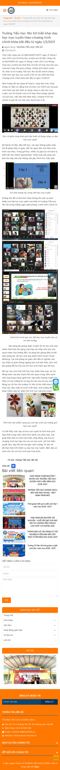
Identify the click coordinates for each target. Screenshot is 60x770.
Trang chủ (8, 615)
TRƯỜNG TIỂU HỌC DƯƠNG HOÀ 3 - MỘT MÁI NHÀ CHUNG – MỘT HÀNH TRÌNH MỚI (42, 492)
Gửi (6, 600)
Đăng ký (49, 702)
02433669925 (31, 3)
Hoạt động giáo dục (13, 630)
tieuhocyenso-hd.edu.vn (25, 736)
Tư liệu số (8, 635)
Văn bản (7, 625)
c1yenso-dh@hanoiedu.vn (23, 732)
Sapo (36, 767)
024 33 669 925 (23, 728)
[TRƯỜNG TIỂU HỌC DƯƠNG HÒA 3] (11, 10)
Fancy (19, 466)
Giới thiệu (8, 620)
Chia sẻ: (6, 466)
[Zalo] (56, 382)
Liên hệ (7, 640)
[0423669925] (56, 388)
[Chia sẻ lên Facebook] (13, 466)
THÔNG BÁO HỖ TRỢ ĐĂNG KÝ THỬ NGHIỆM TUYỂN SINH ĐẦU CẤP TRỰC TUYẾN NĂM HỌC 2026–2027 (42, 534)
